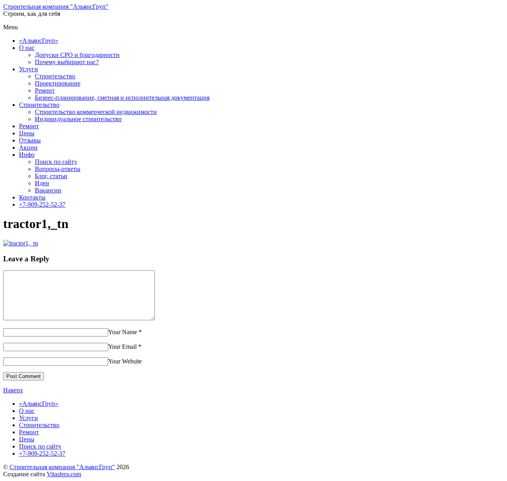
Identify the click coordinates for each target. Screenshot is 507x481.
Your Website (125, 361)
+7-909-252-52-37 (42, 204)
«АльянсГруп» (38, 40)
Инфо (26, 154)
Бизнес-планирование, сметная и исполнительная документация (122, 97)
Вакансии (48, 190)
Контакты (32, 197)
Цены (26, 133)
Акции (28, 147)
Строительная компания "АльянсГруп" (62, 467)
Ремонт (45, 90)
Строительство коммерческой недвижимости (96, 111)
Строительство (55, 76)
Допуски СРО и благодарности (77, 54)
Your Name (122, 332)
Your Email (122, 346)
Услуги (28, 69)
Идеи (42, 183)
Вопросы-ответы (57, 168)
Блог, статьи (51, 176)
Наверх (13, 390)
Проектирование (57, 83)
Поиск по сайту (56, 161)
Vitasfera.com (64, 474)
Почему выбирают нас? (67, 62)
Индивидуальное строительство (78, 119)
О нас (26, 47)
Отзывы (30, 140)
